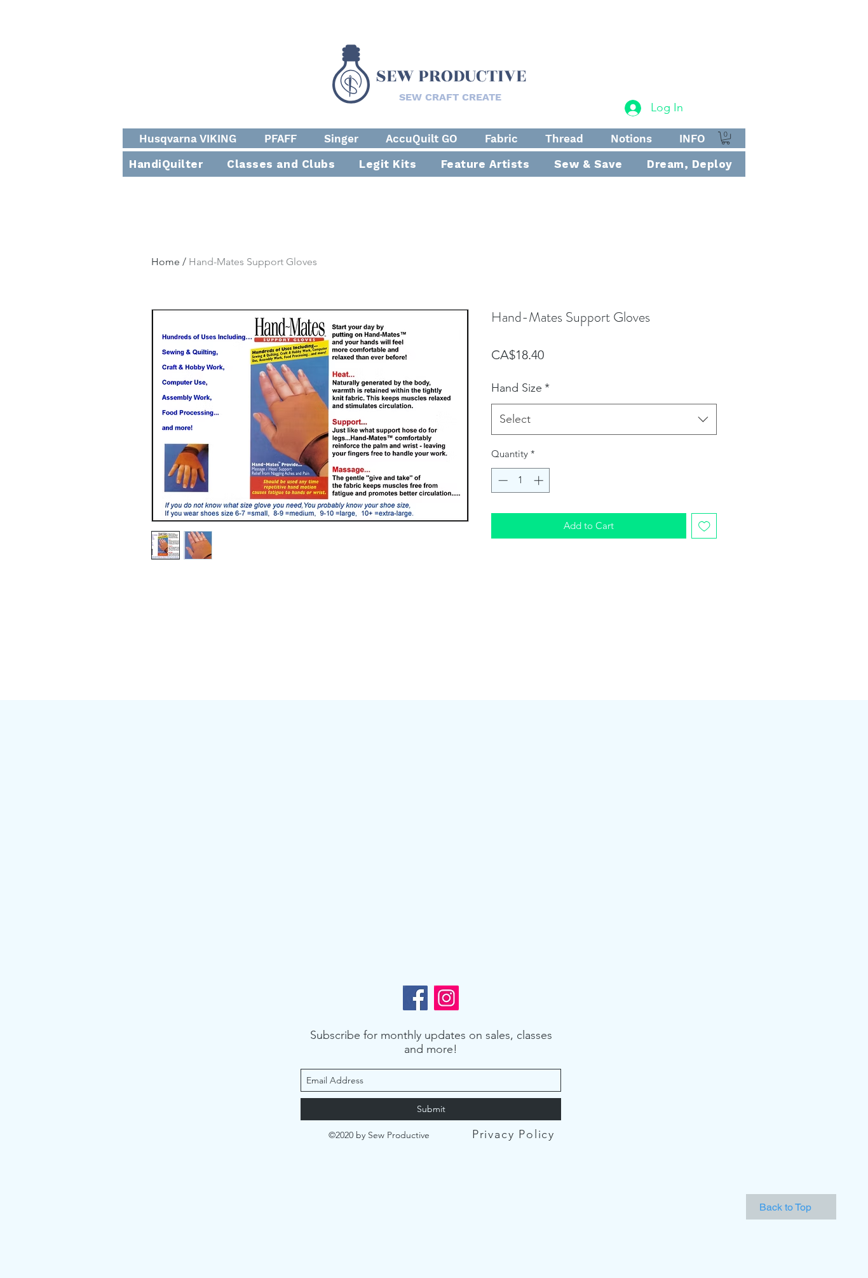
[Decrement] (501, 480)
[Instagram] (446, 998)
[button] (725, 138)
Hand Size (520, 388)
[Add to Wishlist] (704, 526)
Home (165, 262)
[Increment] (539, 480)
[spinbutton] (520, 480)
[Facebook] (415, 998)
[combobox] (604, 420)
